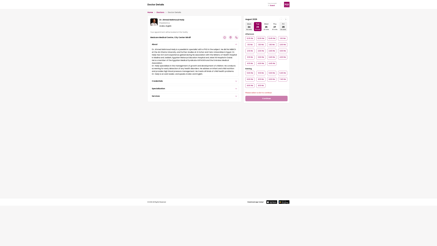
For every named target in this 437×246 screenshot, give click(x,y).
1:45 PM (272, 45)
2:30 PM (261, 51)
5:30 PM (272, 73)
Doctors (160, 12)
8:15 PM (261, 85)
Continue (266, 98)
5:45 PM (282, 73)
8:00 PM (250, 85)
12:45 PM (271, 38)
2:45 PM (272, 51)
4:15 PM (250, 63)
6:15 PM (261, 79)
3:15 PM (250, 57)
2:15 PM (250, 51)
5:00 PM (250, 73)
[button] (271, 202)
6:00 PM (250, 79)
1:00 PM (283, 38)
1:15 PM (250, 45)
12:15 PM (250, 38)
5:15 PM (261, 73)
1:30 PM (261, 45)
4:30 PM (261, 63)
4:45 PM (272, 63)
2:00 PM (283, 45)
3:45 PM (272, 57)
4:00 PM (282, 57)
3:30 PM (261, 57)
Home (150, 12)
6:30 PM (272, 79)
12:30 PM (260, 38)
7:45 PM (282, 79)
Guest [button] (272, 5)
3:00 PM (283, 51)
